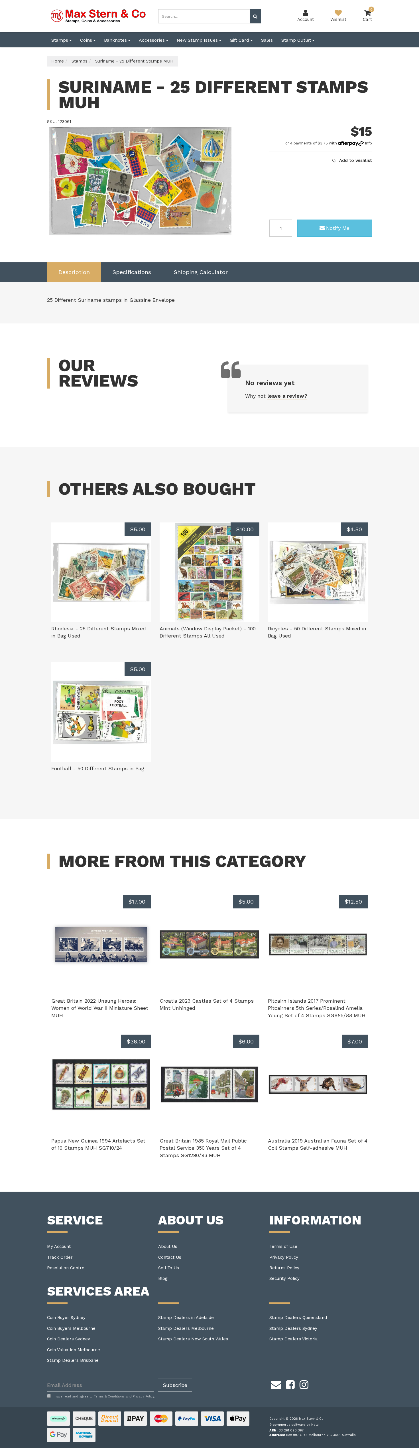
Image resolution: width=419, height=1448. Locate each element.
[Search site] (255, 16)
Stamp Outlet (296, 40)
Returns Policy (284, 1267)
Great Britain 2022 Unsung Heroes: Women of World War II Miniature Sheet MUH (99, 1008)
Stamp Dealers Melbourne (186, 1328)
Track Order (60, 1257)
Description (74, 272)
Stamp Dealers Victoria (293, 1339)
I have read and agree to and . (104, 1396)
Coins (86, 40)
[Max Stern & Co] (98, 15)
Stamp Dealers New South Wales (193, 1339)
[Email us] (276, 1383)
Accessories (152, 40)
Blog (163, 1278)
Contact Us (169, 1257)
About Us (167, 1246)
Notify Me (337, 228)
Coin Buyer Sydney (66, 1317)
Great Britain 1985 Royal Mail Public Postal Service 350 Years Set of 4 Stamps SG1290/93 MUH (203, 1148)
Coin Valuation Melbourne (73, 1349)
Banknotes (116, 40)
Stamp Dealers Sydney (293, 1328)
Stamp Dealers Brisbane (73, 1360)
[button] (352, 160)
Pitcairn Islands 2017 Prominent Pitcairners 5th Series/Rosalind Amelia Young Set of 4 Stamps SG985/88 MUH (316, 1008)
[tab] (74, 272)
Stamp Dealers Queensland (298, 1317)
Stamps (60, 40)
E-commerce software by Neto (294, 1425)
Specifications (132, 272)
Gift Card (240, 40)
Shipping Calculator (201, 272)
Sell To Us (168, 1267)
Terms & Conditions (109, 1396)
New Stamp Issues (198, 40)
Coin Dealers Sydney (68, 1339)
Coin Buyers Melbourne (71, 1328)
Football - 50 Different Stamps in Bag (97, 768)
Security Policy (284, 1278)
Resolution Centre (65, 1267)
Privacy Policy (283, 1257)
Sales (267, 40)
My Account (59, 1246)
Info (368, 143)
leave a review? (287, 396)
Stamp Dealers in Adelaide (186, 1317)
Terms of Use (283, 1246)
